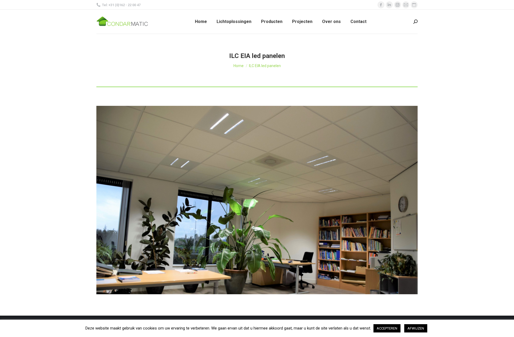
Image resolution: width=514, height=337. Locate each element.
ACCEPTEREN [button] (387, 328)
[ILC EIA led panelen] (257, 200)
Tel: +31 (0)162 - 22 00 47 (121, 5)
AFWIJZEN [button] (415, 328)
